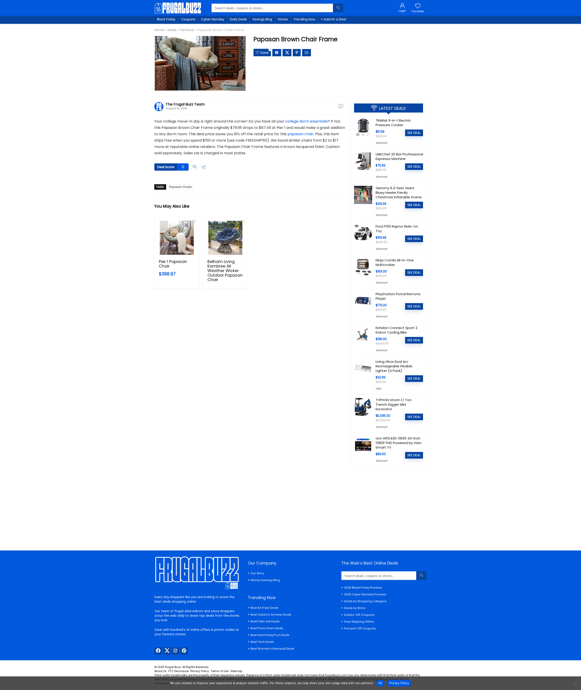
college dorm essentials (306, 121)
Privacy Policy (199, 671)
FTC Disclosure (178, 671)
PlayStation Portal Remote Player (398, 296)
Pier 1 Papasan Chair (173, 264)
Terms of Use (220, 671)
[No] (575, 683)
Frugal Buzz (173, 667)
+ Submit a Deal (333, 19)
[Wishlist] (418, 6)
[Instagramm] (175, 651)
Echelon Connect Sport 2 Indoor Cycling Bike (396, 330)
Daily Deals (238, 19)
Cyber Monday (212, 19)
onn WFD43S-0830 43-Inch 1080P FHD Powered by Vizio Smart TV (398, 443)
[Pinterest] (184, 651)
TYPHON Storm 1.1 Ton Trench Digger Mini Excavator (393, 404)
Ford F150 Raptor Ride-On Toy (397, 228)
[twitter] (166, 651)
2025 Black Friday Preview (363, 587)
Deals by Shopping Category (365, 601)
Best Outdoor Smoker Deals (271, 614)
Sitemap (236, 671)
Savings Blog (262, 19)
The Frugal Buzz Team (185, 104)
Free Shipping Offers (359, 621)
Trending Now (304, 19)
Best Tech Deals (262, 642)
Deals (172, 30)
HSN (378, 388)
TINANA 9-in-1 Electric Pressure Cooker (393, 122)
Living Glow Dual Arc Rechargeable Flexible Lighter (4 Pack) (394, 366)
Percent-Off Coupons (360, 628)
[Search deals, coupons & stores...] (338, 8)
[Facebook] (158, 651)
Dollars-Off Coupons (359, 615)
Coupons (188, 19)
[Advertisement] (388, 60)
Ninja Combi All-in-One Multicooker (395, 262)
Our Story (257, 573)
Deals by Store (354, 608)
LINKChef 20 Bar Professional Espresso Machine (399, 156)
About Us (160, 671)
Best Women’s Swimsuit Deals (272, 648)
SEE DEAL (414, 132)
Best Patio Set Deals (265, 621)
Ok (380, 683)
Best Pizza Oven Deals (267, 628)
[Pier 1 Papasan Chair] (177, 238)
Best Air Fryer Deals (264, 608)
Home (159, 30)
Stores (283, 19)
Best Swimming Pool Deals (270, 635)
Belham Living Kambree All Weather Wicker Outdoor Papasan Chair (225, 270)
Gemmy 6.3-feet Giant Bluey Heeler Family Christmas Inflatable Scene (399, 192)
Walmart (381, 143)
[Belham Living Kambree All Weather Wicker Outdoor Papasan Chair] (225, 238)
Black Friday (166, 19)
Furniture (187, 30)
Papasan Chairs (180, 187)
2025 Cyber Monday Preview (365, 594)
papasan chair (300, 134)
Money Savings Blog (265, 580)
